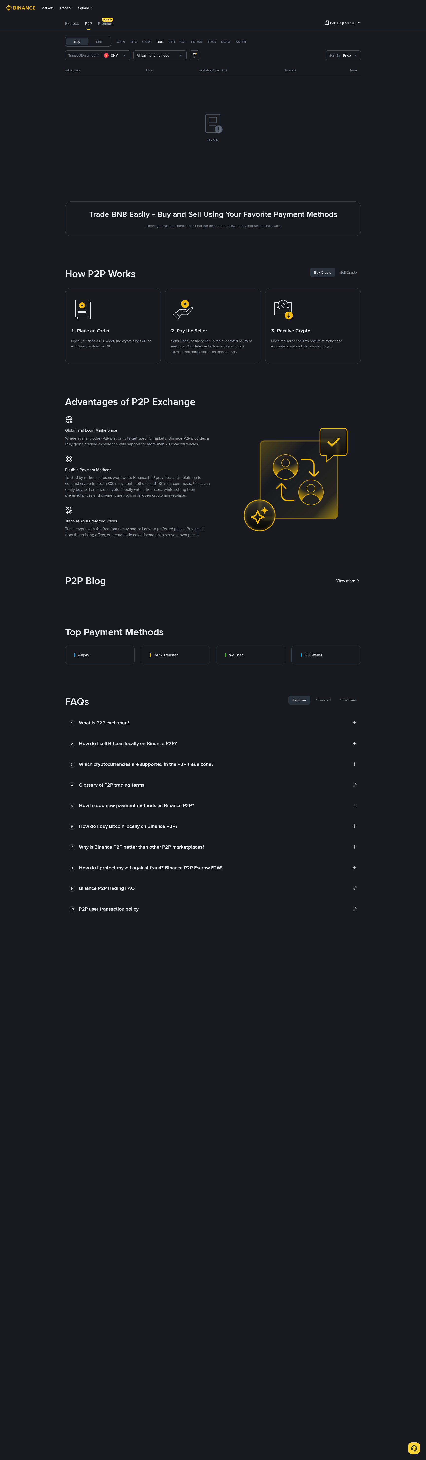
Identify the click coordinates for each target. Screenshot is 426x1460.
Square (83, 8)
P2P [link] (88, 23)
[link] (100, 655)
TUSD (211, 41)
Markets (47, 8)
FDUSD (196, 41)
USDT (121, 41)
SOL (183, 41)
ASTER (241, 41)
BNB (160, 41)
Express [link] (72, 23)
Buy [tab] (77, 41)
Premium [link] (105, 23)
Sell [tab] (99, 41)
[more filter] (194, 55)
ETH (171, 41)
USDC (147, 41)
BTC (134, 41)
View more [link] (345, 580)
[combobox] (115, 55)
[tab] (72, 24)
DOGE (226, 41)
